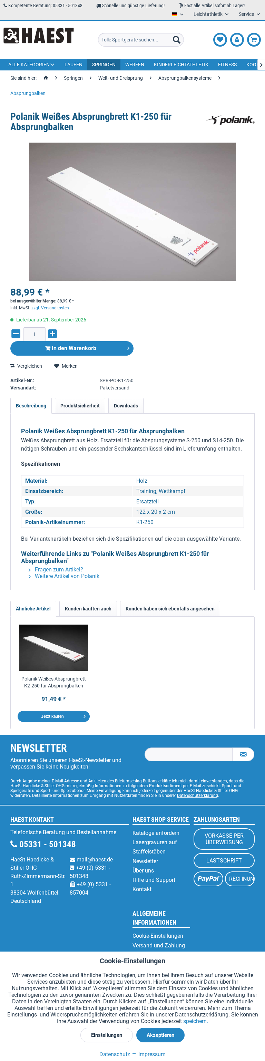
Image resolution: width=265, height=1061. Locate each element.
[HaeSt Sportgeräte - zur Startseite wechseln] (38, 40)
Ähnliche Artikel (33, 608)
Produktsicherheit (80, 405)
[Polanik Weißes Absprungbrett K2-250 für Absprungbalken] (54, 648)
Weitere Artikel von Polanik (66, 576)
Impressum (151, 1054)
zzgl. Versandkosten (50, 308)
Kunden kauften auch (88, 608)
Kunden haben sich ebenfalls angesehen (170, 608)
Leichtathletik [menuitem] (209, 14)
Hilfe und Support (153, 880)
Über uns (143, 870)
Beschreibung (31, 405)
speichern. (195, 1021)
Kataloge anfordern (155, 833)
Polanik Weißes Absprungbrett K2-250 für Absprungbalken (53, 682)
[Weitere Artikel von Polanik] (230, 124)
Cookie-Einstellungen (157, 936)
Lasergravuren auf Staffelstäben (154, 847)
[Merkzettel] (220, 40)
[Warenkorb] (254, 40)
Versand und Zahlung (158, 945)
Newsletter (145, 861)
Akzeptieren (160, 1035)
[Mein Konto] (237, 40)
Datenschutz (114, 1054)
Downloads (126, 405)
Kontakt (141, 889)
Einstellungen (106, 1035)
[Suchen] (176, 40)
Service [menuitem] (247, 14)
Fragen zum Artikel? (58, 569)
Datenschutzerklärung (197, 795)
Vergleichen (29, 366)
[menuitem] (141, 40)
